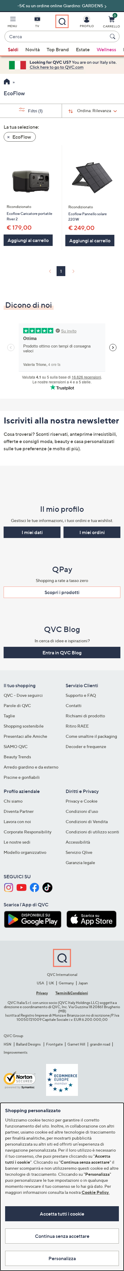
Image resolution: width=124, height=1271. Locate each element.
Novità (32, 49)
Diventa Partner (19, 811)
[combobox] (56, 36)
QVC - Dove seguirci (23, 695)
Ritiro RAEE (77, 725)
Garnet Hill (76, 1044)
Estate (83, 49)
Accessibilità (78, 842)
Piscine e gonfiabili (22, 777)
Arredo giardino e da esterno (31, 766)
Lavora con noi (17, 821)
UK (51, 983)
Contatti (74, 705)
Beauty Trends (17, 756)
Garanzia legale (80, 862)
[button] (12, 22)
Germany (66, 983)
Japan (83, 983)
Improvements (15, 1052)
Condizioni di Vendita (87, 821)
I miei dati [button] (32, 532)
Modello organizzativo (25, 852)
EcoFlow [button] (21, 137)
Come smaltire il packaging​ (91, 736)
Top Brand (58, 49)
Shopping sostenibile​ (24, 725)
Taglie (9, 715)
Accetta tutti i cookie (62, 1214)
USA (40, 983)
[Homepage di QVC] (7, 82)
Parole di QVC (17, 705)
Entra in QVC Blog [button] (62, 653)
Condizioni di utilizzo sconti (92, 831)
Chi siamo (13, 801)
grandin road (100, 1044)
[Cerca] (113, 36)
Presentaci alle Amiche (25, 736)
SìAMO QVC (16, 746)
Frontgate (54, 1044)
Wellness (106, 49)
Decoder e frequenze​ (86, 746)
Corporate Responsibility (27, 831)
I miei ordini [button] (92, 532)
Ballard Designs (28, 1044)
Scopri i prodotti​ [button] (62, 592)
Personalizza (62, 1258)
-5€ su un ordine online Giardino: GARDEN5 (60, 5)
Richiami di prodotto (85, 715)
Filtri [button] (35, 110)
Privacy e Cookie (82, 801)
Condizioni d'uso (82, 811)
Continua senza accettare (62, 1236)
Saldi (13, 49)
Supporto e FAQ (81, 695)
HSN (7, 1044)
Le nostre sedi (17, 842)
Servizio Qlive (79, 852)
